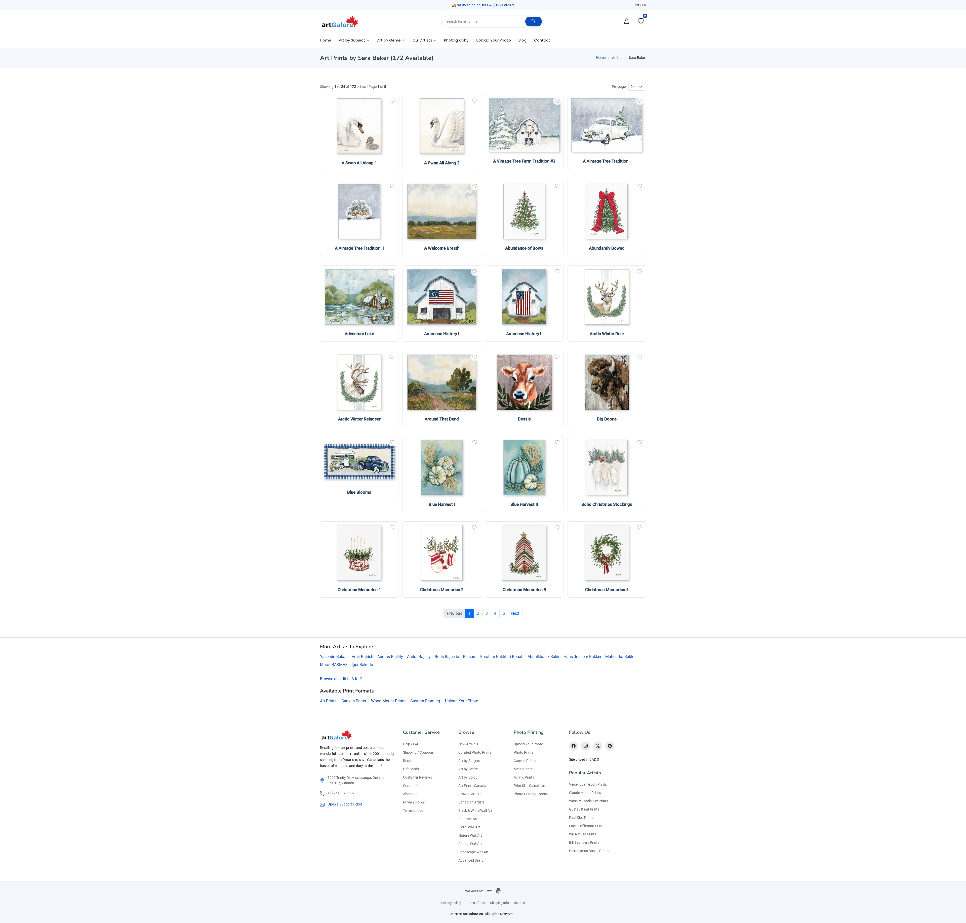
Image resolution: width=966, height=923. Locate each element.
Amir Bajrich (362, 656)
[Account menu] (626, 21)
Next (515, 613)
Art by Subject (469, 761)
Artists (617, 58)
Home (325, 40)
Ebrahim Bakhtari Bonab (502, 656)
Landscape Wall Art (473, 852)
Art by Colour (468, 777)
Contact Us (411, 786)
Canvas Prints (353, 701)
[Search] (533, 21)
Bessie (524, 418)
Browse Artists (469, 794)
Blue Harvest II (524, 504)
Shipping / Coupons (418, 752)
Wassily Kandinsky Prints (588, 801)
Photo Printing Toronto (531, 794)
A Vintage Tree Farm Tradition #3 (524, 161)
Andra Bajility (419, 656)
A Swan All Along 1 (359, 162)
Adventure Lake (359, 333)
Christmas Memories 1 (359, 589)
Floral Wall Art (469, 827)
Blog (522, 40)
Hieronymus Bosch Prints (589, 851)
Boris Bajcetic (447, 656)
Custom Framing (425, 701)
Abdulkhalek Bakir (543, 656)
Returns (409, 761)
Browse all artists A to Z (341, 678)
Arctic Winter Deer (607, 333)
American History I (441, 333)
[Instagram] (585, 746)
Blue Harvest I (442, 504)
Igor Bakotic (362, 664)
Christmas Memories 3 (524, 589)
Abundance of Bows (524, 248)
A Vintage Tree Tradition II (359, 248)
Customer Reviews (417, 777)
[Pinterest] (609, 746)
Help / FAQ (411, 744)
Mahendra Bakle (619, 656)
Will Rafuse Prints (582, 834)
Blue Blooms (359, 492)
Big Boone (607, 418)
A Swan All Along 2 (442, 162)
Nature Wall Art (470, 835)
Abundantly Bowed (607, 248)
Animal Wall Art (470, 844)
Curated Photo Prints (474, 752)
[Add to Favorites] (392, 101)
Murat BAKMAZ (334, 664)
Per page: (619, 87)
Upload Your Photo (493, 40)
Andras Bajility (390, 656)
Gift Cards (411, 769)
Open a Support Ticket (345, 804)
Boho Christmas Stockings (606, 504)
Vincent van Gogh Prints (588, 784)
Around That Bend (442, 418)
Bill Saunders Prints (584, 842)
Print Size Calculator (529, 786)
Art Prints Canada (472, 786)
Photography (456, 40)
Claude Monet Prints (585, 793)
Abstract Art (467, 819)
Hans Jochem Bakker (582, 656)
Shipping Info (499, 903)
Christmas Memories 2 (442, 589)
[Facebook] (573, 746)
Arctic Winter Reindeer (359, 418)
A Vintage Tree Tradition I (607, 161)
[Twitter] (597, 746)
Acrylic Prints (524, 777)
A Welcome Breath (441, 248)
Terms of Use (413, 811)
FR (644, 5)
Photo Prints (523, 752)
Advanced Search (472, 860)
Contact (542, 40)
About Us (410, 794)
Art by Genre (468, 769)
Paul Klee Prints (581, 818)
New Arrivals (468, 744)
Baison (469, 656)
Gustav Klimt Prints (584, 809)
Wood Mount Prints (388, 701)
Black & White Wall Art (475, 811)
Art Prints (328, 701)
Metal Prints (523, 769)
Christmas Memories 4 (607, 589)
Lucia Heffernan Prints (586, 826)
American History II (524, 333)
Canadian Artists (471, 802)
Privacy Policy (414, 802)
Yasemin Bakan (334, 656)
